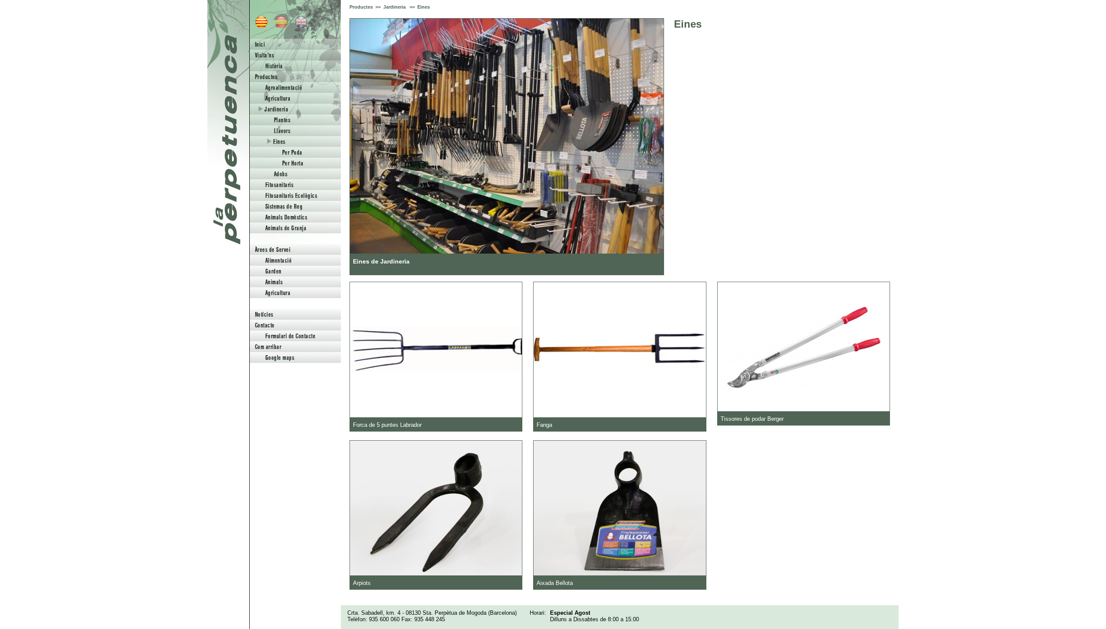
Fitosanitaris (279, 184)
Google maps (279, 357)
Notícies (264, 314)
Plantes (282, 120)
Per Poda (292, 152)
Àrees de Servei (272, 249)
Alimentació (278, 260)
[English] (298, 26)
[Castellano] (279, 26)
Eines (279, 141)
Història (274, 66)
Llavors (282, 130)
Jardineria (275, 109)
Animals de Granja (285, 228)
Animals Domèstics (286, 217)
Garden (273, 271)
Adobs (280, 174)
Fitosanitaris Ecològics (291, 195)
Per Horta (292, 163)
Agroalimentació (283, 87)
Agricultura (277, 98)
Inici (260, 44)
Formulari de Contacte (290, 336)
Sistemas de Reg (283, 206)
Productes (266, 76)
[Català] (259, 26)
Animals (274, 282)
